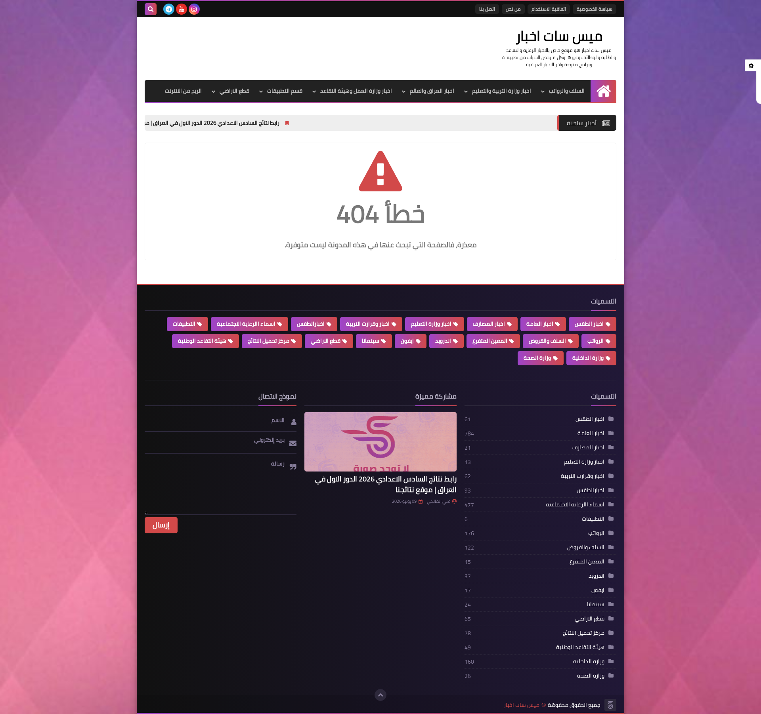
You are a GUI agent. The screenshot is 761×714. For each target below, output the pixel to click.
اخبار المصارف (489, 324)
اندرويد (443, 341)
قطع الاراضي (234, 91)
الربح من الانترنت (183, 91)
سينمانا (370, 341)
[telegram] (168, 9)
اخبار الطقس (589, 324)
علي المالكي (438, 501)
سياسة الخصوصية (594, 8)
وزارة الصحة (537, 358)
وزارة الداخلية (588, 358)
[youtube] (181, 9)
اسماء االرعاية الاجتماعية (246, 324)
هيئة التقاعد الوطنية (202, 341)
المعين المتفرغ (489, 341)
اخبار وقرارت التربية (368, 324)
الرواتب (595, 341)
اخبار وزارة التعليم (431, 324)
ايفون (407, 341)
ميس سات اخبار (521, 705)
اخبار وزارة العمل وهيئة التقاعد (356, 91)
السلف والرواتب (567, 91)
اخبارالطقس (311, 324)
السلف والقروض (547, 341)
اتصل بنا (487, 8)
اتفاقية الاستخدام (549, 8)
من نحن (513, 8)
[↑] (380, 695)
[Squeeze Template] (610, 705)
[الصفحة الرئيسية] (603, 91)
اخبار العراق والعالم (432, 91)
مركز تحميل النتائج (268, 341)
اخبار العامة (539, 324)
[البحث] (151, 9)
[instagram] (194, 9)
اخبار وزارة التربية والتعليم (501, 91)
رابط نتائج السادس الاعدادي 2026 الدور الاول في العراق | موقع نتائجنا (260, 123)
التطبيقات (184, 324)
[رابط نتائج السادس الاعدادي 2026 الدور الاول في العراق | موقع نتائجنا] (380, 442)
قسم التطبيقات (284, 91)
